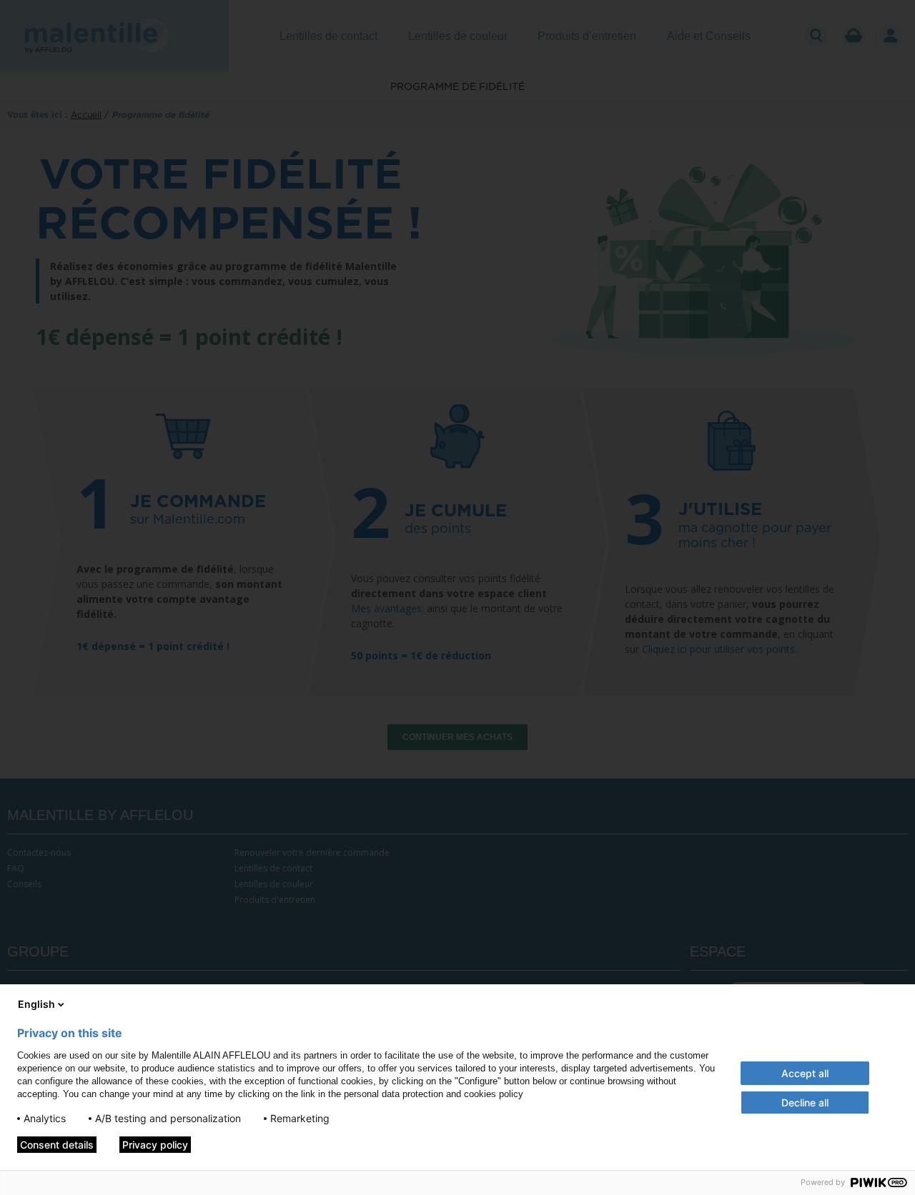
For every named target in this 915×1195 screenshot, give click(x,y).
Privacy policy (155, 1145)
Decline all (805, 1102)
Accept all (805, 1073)
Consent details (57, 1145)
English (36, 1004)
